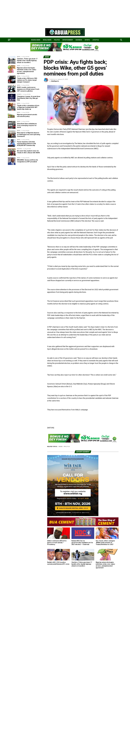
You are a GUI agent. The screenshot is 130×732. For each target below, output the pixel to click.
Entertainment (67, 40)
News (61, 446)
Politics (57, 40)
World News (47, 40)
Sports (87, 40)
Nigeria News (35, 40)
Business (79, 40)
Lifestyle (96, 40)
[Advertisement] (57, 13)
